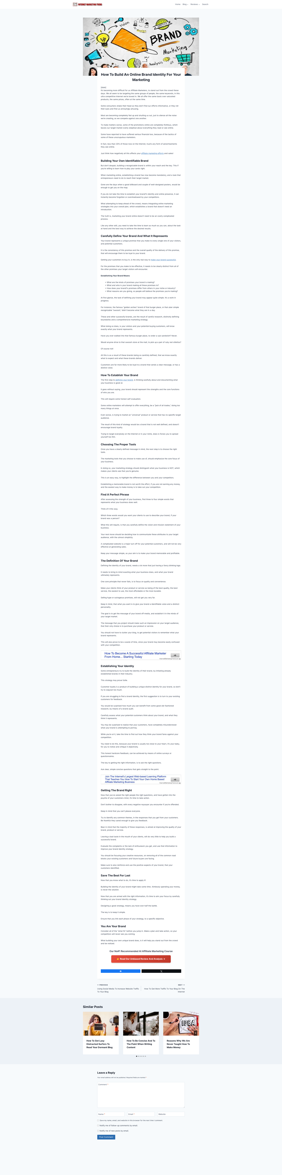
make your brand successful (163, 260)
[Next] (195, 1033)
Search (205, 4)
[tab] (136, 1056)
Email (131, 1114)
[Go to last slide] (86, 1033)
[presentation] (101, 1023)
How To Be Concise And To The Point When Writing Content (141, 1044)
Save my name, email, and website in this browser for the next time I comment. (131, 1120)
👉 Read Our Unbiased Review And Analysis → (141, 959)
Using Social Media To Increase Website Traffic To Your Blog (118, 988)
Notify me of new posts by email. (114, 1131)
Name (101, 1114)
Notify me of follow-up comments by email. (119, 1125)
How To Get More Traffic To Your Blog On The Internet (164, 988)
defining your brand (124, 380)
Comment (103, 1084)
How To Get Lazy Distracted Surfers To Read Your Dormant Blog (99, 1044)
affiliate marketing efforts (152, 153)
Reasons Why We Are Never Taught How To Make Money (178, 1044)
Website (162, 1114)
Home (177, 4)
